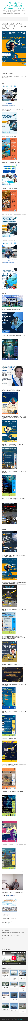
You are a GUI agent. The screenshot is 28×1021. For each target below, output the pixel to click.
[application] (14, 958)
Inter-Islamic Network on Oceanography (14, 5)
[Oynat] (3, 963)
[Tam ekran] (24, 963)
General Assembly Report (7, 79)
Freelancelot (19, 1019)
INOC (18, 1018)
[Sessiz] (22, 963)
